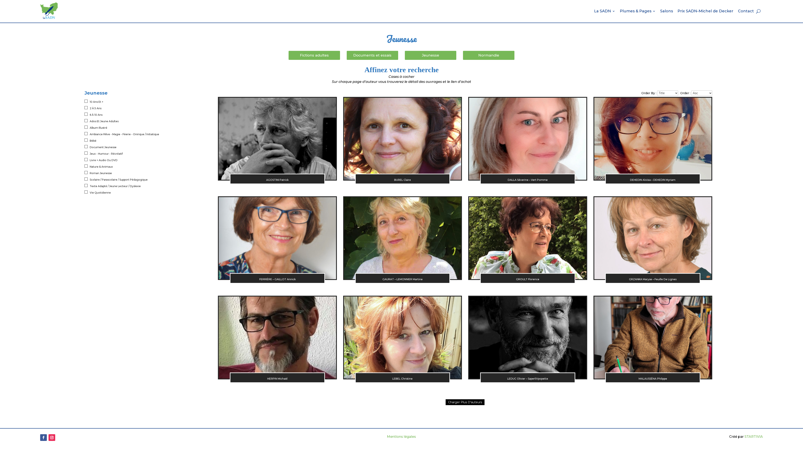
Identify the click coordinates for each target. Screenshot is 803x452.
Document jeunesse (103, 147)
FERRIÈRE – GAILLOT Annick (277, 279)
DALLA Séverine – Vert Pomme (528, 179)
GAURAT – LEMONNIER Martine (402, 279)
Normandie (488, 55)
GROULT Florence (527, 279)
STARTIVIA (753, 437)
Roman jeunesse (101, 173)
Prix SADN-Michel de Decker (705, 11)
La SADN (602, 11)
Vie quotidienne (100, 192)
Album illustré (98, 127)
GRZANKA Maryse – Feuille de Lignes (652, 279)
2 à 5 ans (95, 108)
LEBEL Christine (402, 378)
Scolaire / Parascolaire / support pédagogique (119, 179)
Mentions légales (401, 437)
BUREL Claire (402, 179)
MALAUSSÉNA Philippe (653, 378)
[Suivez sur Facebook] (43, 437)
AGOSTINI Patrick (277, 179)
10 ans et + (96, 101)
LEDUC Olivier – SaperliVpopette (527, 378)
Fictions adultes (314, 55)
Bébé (93, 140)
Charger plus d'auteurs (465, 402)
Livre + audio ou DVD (104, 160)
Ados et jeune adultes (104, 121)
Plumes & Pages (635, 11)
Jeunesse (430, 55)
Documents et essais (372, 55)
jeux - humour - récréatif (106, 153)
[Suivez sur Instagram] (52, 437)
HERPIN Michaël (277, 378)
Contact (746, 11)
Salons (666, 11)
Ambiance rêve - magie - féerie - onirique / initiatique (124, 134)
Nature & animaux (101, 166)
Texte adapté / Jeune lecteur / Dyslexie (115, 186)
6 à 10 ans (96, 114)
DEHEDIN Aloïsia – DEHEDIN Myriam (652, 179)
